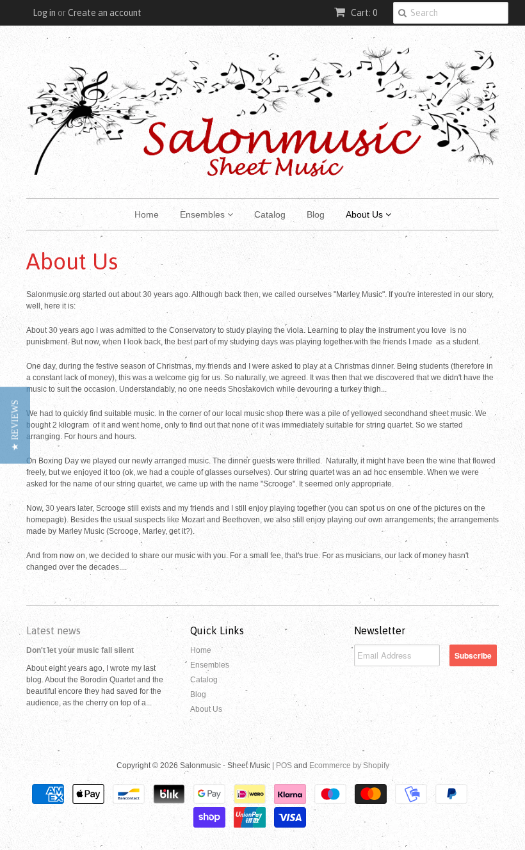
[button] (15, 425)
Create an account (104, 13)
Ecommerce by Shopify (349, 765)
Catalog (270, 214)
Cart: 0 (363, 13)
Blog (316, 214)
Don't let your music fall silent (80, 650)
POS (284, 765)
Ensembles (203, 214)
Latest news (53, 630)
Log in (44, 13)
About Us (365, 214)
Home (146, 214)
